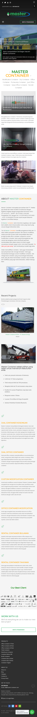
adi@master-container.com (12, 687)
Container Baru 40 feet (7, 660)
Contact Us (4, 676)
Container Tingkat (5, 662)
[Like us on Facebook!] (9, 706)
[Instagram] (10, 2)
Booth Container (5, 656)
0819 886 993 (15, 6)
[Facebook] (2, 2)
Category (3, 674)
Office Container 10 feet (7, 643)
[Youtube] (7, 2)
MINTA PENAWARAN (28, 22)
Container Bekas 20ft (6, 654)
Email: (3, 687)
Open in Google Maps (8, 698)
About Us (3, 670)
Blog (2, 672)
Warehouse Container (7, 652)
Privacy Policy (4, 678)
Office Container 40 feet (7, 646)
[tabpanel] (18, 44)
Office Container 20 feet (7, 648)
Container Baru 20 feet (7, 658)
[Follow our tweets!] (13, 706)
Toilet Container (5, 650)
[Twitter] (5, 2)
